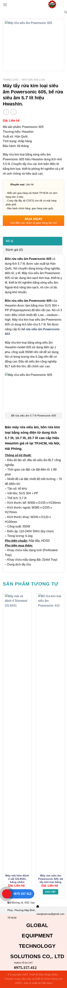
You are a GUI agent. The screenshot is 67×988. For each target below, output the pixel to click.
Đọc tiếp (50, 892)
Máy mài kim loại (33, 79)
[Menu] (5, 4)
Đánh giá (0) (14, 249)
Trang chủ (10, 79)
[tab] (32, 241)
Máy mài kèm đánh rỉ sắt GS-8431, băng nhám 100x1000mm (17, 880)
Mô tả (9, 241)
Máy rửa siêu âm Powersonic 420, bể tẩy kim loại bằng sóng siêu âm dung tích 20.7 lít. (50, 882)
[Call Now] (6, 893)
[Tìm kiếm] (65, 12)
